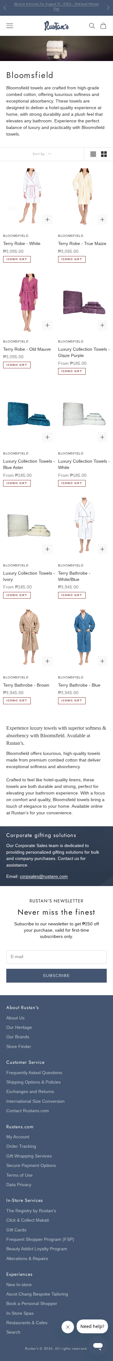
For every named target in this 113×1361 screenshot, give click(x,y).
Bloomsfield (16, 235)
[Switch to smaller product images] (104, 154)
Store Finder (18, 1046)
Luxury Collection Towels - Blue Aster (29, 464)
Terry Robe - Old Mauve (27, 349)
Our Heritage (19, 1027)
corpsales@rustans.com (44, 876)
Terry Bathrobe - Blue (79, 685)
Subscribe (56, 975)
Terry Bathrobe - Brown (26, 685)
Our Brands (17, 1037)
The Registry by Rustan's (31, 1210)
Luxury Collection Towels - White (84, 464)
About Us (15, 1018)
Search (13, 1332)
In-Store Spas (20, 1313)
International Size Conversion (35, 1101)
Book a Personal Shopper (31, 1303)
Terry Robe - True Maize (82, 243)
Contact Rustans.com (27, 1110)
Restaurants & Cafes (26, 1322)
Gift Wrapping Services (29, 1156)
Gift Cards (16, 1230)
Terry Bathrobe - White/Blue (74, 576)
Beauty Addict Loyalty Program (36, 1249)
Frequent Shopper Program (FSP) (40, 1239)
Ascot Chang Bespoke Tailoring (37, 1294)
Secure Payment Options (31, 1165)
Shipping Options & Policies (33, 1082)
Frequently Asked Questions (34, 1072)
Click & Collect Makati (27, 1220)
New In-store (19, 1284)
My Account (17, 1137)
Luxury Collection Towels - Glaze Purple (84, 352)
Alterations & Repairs (27, 1258)
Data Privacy (18, 1184)
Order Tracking (21, 1146)
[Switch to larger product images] (93, 154)
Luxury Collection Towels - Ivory (29, 576)
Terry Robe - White (21, 243)
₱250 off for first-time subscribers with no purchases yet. (56, 8)
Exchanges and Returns (30, 1091)
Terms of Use (19, 1175)
